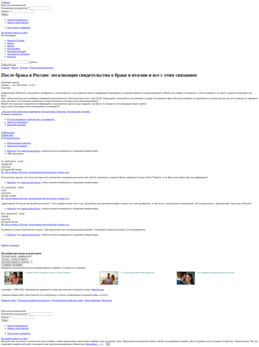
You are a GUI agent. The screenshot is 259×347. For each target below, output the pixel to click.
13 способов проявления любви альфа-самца (137, 273)
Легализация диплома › (79, 111)
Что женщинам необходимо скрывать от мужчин (216, 273)
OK (108, 344)
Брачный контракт (16, 124)
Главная (5, 67)
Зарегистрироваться (17, 19)
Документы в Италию (18, 54)
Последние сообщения (18, 27)
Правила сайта (8, 300)
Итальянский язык (16, 51)
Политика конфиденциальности (34, 300)
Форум (10, 46)
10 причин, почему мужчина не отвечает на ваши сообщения (48, 273)
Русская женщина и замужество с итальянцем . (31, 119)
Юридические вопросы (42, 67)
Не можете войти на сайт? (14, 32)
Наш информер (92, 300)
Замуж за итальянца (17, 122)
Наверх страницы (10, 245)
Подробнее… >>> (94, 344)
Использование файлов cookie (67, 300)
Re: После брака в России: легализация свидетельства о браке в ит (35, 172)
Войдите (11, 151)
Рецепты (11, 56)
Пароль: (6, 11)
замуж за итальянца (17, 146)
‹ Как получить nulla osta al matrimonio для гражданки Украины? (34, 111)
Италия (24, 67)
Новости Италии (15, 40)
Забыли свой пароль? (18, 22)
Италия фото (13, 48)
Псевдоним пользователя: (15, 8)
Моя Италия (97, 289)
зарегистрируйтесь (30, 151)
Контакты (107, 300)
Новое (10, 43)
